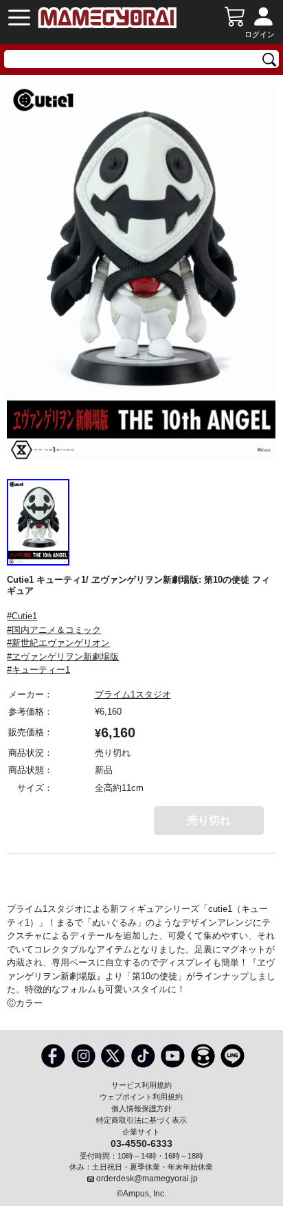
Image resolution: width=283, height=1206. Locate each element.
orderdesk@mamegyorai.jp (147, 1178)
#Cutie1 (22, 616)
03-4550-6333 (141, 1142)
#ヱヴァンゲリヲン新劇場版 (63, 656)
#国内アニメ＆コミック (54, 630)
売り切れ (209, 820)
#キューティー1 (38, 670)
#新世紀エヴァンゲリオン (58, 643)
